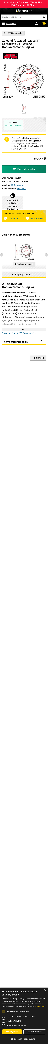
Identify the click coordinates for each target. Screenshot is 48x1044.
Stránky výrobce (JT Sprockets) (18, 333)
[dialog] (24, 1016)
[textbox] (24, 17)
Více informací (40, 1006)
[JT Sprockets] (10, 56)
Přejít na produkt (24, 264)
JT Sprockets (15, 33)
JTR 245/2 (21, 189)
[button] (24, 1039)
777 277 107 (14, 218)
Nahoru (40, 358)
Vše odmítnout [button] (35, 1032)
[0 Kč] (43, 23)
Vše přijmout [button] (12, 1032)
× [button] (45, 990)
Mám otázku (36, 218)
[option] (23, 108)
